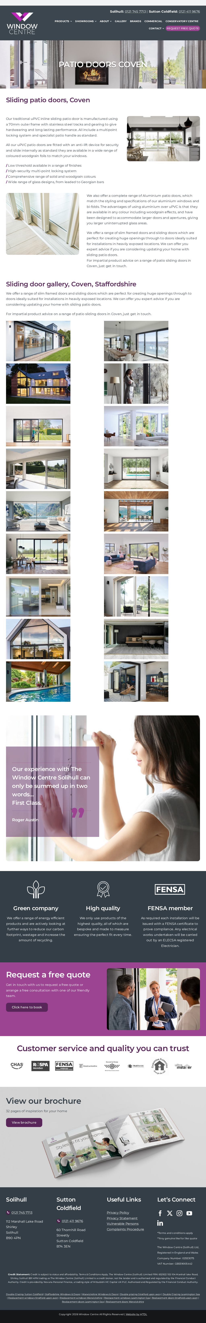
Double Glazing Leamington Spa (181, 1294)
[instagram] (179, 1213)
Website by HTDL (136, 1314)
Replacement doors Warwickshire (125, 1301)
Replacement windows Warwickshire (81, 1297)
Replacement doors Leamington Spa (83, 1301)
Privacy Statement (122, 1218)
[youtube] (189, 1213)
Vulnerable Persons (123, 1224)
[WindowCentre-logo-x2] (22, 14)
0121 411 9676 (189, 11)
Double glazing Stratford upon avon (140, 1294)
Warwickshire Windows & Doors (100, 1294)
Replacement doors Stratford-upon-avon (175, 1297)
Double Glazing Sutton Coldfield (24, 1294)
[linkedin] (160, 1223)
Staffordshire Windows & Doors (62, 1294)
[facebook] (160, 1213)
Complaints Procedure (125, 1229)
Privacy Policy (118, 1213)
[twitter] (170, 1213)
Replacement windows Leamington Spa (127, 1297)
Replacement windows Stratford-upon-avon (33, 1297)
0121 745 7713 (135, 11)
